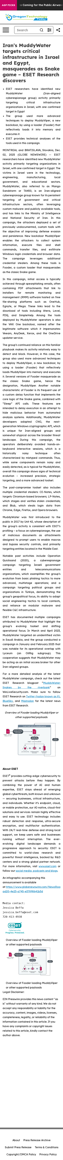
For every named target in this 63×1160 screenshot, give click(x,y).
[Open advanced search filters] (49, 30)
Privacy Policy (48, 1154)
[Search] (41, 30)
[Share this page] (58, 30)
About (16, 1140)
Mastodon (27, 701)
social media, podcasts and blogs (37, 870)
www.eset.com (47, 866)
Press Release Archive (37, 1140)
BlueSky (8, 701)
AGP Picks (8, 5)
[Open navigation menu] (6, 30)
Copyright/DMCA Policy (21, 1154)
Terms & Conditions (46, 1147)
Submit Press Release (18, 1147)
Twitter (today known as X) (43, 696)
